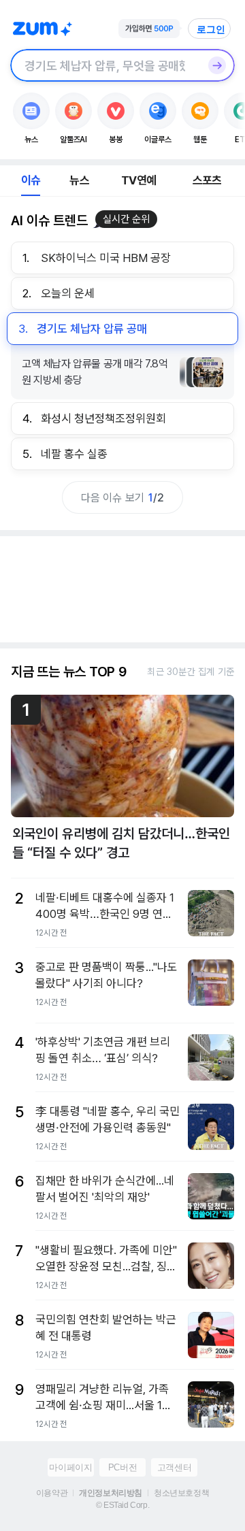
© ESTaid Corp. (122, 1505)
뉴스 (78, 180)
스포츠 (207, 180)
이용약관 (51, 1493)
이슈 (30, 180)
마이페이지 (70, 1467)
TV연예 (138, 180)
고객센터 (174, 1467)
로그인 (211, 29)
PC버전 (122, 1467)
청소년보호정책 (181, 1493)
